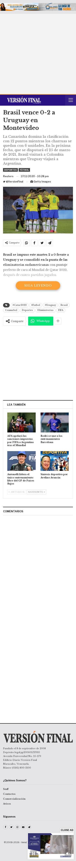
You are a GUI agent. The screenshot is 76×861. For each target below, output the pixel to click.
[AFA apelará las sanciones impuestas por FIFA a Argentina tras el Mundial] (21, 422)
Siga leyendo (38, 285)
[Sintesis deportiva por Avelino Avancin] (55, 461)
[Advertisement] (38, 54)
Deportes (10, 170)
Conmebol (11, 310)
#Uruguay (50, 305)
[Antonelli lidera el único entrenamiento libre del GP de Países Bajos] (21, 461)
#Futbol (35, 305)
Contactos (9, 794)
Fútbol (24, 170)
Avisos (7, 803)
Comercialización (14, 798)
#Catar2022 (20, 305)
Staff (6, 789)
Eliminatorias (45, 310)
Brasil (64, 305)
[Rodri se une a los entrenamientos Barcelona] (55, 422)
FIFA (60, 310)
